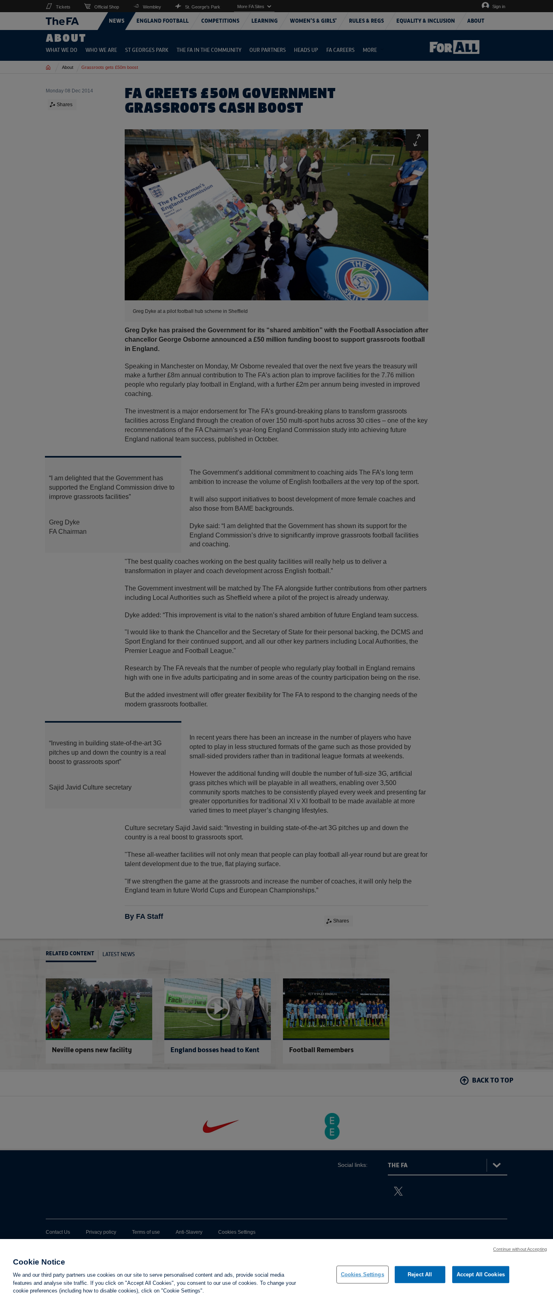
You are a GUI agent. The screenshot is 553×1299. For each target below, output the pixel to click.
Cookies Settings (362, 1274)
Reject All (420, 1274)
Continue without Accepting (520, 1249)
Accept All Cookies (481, 1274)
